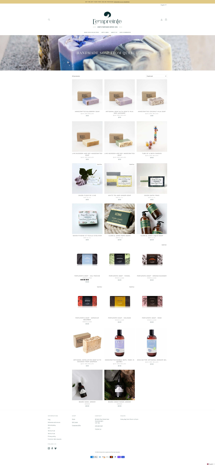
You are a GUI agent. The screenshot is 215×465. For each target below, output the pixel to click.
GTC (49, 428)
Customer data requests (54, 439)
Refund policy (52, 425)
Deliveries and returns (54, 422)
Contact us (98, 429)
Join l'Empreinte (125, 32)
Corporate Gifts (76, 425)
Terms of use (51, 430)
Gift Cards (75, 422)
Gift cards (105, 32)
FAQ (49, 419)
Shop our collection (91, 32)
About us (114, 32)
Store (73, 419)
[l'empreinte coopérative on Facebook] (52, 448)
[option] (107, 2)
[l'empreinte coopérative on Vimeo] (55, 448)
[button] (84, 279)
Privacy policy (52, 436)
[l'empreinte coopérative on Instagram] (49, 448)
